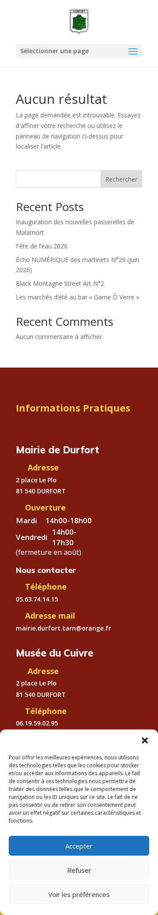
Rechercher (121, 179)
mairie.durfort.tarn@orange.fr (63, 628)
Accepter (79, 846)
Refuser (79, 870)
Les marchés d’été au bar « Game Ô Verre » (77, 297)
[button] (144, 740)
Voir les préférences (79, 894)
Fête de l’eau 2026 (42, 246)
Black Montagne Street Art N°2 (60, 283)
